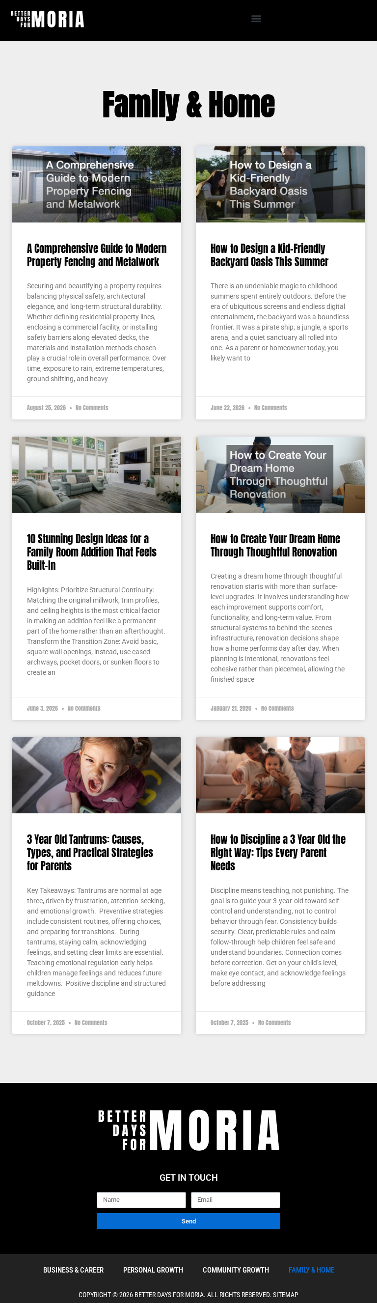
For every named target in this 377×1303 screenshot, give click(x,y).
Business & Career (73, 1270)
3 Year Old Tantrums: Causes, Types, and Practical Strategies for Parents (90, 853)
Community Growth (236, 1270)
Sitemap (285, 1295)
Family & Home (311, 1270)
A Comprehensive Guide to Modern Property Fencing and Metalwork (96, 255)
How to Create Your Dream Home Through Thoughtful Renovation (275, 545)
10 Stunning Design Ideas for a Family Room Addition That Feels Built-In (92, 552)
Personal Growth (153, 1270)
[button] (256, 18)
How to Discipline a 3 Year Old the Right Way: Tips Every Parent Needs (278, 853)
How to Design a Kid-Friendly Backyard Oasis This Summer (269, 255)
